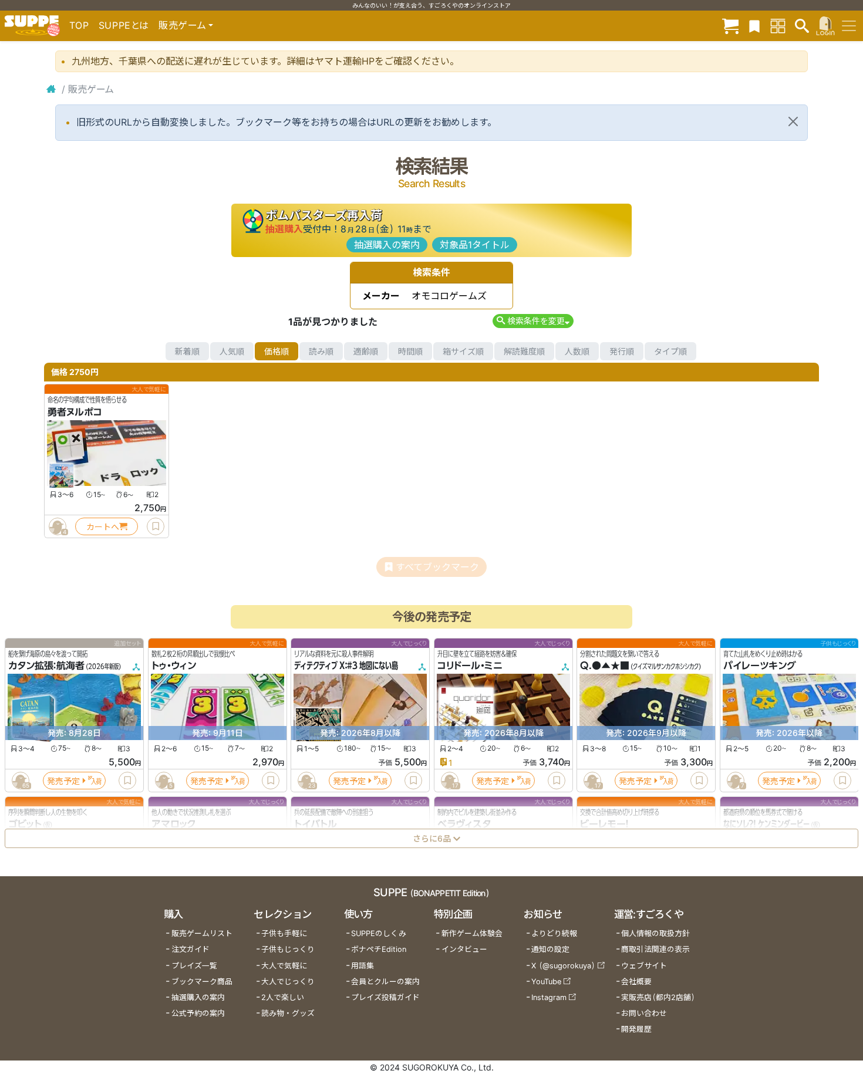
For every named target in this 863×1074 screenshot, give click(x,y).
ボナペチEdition (378, 949)
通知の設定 (550, 949)
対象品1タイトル (475, 245)
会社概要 (636, 981)
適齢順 (365, 351)
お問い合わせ (644, 1013)
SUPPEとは (124, 25)
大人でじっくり (288, 981)
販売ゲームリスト (201, 933)
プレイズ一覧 (194, 965)
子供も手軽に (284, 933)
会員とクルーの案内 (385, 981)
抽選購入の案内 (387, 245)
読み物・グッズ (288, 1013)
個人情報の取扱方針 (655, 933)
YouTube (546, 981)
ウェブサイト (644, 965)
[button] (533, 320)
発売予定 (63, 781)
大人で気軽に (284, 965)
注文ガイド (190, 949)
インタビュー (464, 949)
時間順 (410, 351)
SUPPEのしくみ (378, 933)
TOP (79, 25)
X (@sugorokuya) (563, 965)
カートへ (102, 527)
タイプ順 (670, 351)
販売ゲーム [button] (182, 25)
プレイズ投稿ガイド (385, 997)
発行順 (621, 351)
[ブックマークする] (155, 526)
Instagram (549, 997)
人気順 (232, 351)
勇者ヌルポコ (75, 412)
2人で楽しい (282, 997)
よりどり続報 (554, 933)
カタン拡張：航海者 (46, 666)
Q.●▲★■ (604, 666)
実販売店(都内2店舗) (658, 997)
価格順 (276, 351)
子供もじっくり (288, 949)
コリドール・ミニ (470, 666)
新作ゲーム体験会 (472, 933)
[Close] (793, 121)
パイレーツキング (759, 666)
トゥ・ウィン (173, 666)
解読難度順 (524, 351)
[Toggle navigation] (849, 26)
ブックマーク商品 (201, 981)
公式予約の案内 (198, 1013)
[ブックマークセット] (754, 25)
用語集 (362, 965)
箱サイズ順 (463, 351)
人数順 (577, 351)
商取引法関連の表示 (655, 949)
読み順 (321, 351)
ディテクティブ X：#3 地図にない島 (346, 666)
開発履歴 (636, 1029)
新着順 (187, 351)
